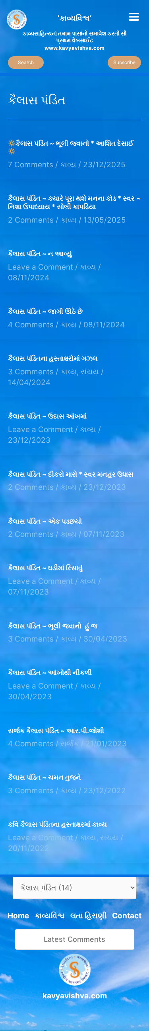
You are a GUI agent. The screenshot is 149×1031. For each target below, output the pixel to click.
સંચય (90, 371)
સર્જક (69, 743)
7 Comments (30, 164)
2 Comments (31, 220)
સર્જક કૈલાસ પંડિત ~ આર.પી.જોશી (56, 731)
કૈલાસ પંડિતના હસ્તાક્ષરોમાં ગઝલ (53, 358)
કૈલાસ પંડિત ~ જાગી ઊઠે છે (45, 311)
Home (18, 915)
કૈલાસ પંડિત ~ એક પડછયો (45, 521)
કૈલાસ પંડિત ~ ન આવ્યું (40, 254)
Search (26, 62)
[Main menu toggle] (134, 16)
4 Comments (31, 324)
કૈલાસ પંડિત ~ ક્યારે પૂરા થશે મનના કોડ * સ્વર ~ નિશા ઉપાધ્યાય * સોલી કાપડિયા (74, 202)
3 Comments (31, 371)
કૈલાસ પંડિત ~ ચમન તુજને (44, 777)
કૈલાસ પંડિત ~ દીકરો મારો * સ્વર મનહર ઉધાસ (71, 474)
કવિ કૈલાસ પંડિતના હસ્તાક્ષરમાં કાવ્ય (57, 824)
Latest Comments (74, 939)
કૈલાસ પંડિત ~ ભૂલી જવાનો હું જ (52, 626)
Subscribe (124, 62)
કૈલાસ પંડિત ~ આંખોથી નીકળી (50, 673)
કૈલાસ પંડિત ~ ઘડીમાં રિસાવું (45, 568)
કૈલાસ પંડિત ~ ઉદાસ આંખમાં (47, 416)
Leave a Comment (40, 267)
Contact (126, 915)
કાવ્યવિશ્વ (50, 915)
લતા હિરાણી (88, 915)
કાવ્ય (68, 164)
